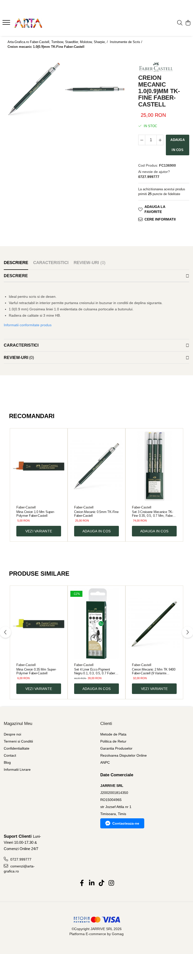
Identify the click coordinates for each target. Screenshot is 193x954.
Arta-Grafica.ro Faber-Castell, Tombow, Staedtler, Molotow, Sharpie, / (58, 42)
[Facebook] (81, 883)
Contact (10, 755)
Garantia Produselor (116, 748)
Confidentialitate (16, 748)
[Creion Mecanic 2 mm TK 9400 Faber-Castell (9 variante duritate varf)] (154, 623)
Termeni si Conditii (18, 741)
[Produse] (7, 24)
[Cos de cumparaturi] (187, 23)
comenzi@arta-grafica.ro (19, 868)
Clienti (106, 723)
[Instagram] (111, 883)
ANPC (105, 762)
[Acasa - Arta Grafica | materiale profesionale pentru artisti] (34, 23)
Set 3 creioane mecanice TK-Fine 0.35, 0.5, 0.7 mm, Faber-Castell (153, 514)
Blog (7, 762)
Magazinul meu (18, 723)
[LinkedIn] (91, 883)
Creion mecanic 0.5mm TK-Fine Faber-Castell (96, 514)
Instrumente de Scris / (126, 42)
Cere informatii (160, 219)
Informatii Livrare (17, 769)
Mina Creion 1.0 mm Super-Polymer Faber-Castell (35, 514)
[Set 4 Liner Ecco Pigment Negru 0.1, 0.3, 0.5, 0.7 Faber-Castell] (96, 623)
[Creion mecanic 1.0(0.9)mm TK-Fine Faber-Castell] (34, 89)
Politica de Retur (113, 741)
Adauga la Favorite (154, 209)
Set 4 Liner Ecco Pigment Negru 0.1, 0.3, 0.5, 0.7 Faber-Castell (95, 671)
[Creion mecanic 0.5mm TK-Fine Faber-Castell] (96, 466)
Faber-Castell (26, 507)
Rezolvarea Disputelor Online (123, 755)
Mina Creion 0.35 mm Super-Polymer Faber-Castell (36, 671)
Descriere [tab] (16, 262)
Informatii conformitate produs (28, 325)
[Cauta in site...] (179, 23)
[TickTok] (101, 883)
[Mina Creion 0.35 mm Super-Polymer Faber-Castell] (39, 623)
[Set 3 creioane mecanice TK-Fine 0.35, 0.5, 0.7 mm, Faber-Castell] (154, 466)
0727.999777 (20, 859)
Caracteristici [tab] (51, 262)
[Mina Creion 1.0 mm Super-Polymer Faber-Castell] (39, 466)
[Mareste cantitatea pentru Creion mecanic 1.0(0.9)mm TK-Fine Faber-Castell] (160, 140)
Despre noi (12, 734)
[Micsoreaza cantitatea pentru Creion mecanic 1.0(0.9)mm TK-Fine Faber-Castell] (141, 140)
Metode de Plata (113, 734)
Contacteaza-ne (125, 823)
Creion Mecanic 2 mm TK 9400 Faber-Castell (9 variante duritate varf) (153, 671)
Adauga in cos (177, 145)
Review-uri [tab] (90, 262)
